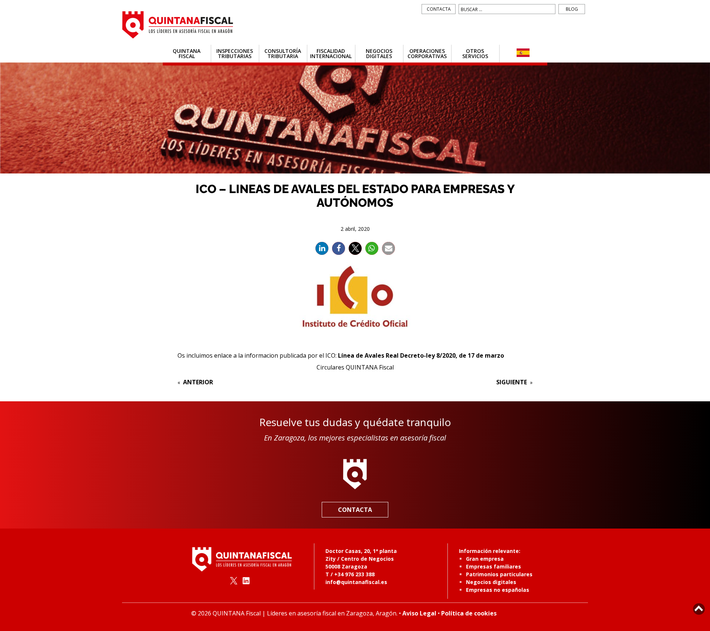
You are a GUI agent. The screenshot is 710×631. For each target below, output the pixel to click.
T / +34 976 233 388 (350, 574)
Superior (699, 608)
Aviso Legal (419, 613)
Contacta (439, 9)
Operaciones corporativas (427, 53)
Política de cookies (469, 613)
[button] (321, 248)
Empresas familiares (493, 566)
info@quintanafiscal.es (356, 582)
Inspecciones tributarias (234, 53)
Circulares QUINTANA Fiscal (355, 367)
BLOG (572, 9)
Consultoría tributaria (282, 53)
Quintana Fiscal (186, 53)
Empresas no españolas (497, 589)
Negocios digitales (379, 53)
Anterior (198, 382)
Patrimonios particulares (499, 574)
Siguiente (511, 382)
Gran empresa (485, 558)
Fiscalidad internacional (331, 53)
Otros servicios (475, 53)
